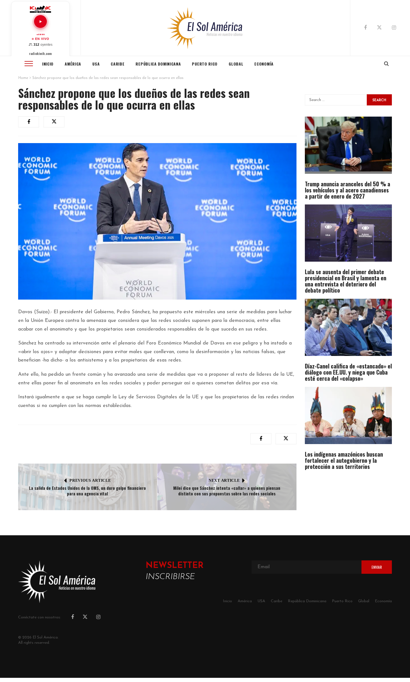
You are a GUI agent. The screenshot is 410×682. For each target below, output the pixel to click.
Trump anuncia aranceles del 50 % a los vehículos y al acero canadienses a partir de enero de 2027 (347, 190)
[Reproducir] (40, 21)
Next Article (224, 480)
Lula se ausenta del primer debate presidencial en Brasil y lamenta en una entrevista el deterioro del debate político (345, 281)
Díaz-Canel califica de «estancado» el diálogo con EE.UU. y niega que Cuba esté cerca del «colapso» (348, 372)
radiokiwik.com (40, 53)
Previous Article (90, 480)
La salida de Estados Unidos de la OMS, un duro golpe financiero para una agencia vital (87, 491)
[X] (379, 28)
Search (379, 100)
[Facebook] (365, 28)
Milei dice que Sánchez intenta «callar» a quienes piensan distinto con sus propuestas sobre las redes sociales (226, 491)
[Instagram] (394, 28)
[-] (205, 27)
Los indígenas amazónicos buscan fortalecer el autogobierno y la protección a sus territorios (344, 460)
